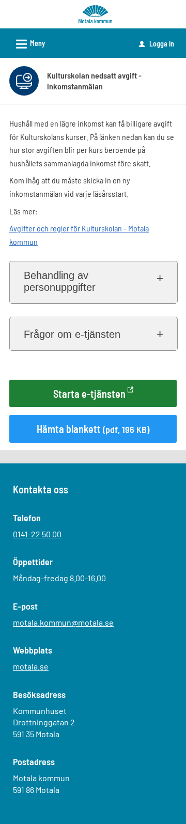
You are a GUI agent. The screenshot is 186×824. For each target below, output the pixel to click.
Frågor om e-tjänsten (72, 334)
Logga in (156, 43)
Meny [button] (29, 44)
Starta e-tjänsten (89, 393)
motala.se (31, 666)
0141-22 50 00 (37, 534)
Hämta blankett (93, 429)
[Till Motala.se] (95, 13)
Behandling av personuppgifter (60, 281)
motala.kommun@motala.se (63, 622)
